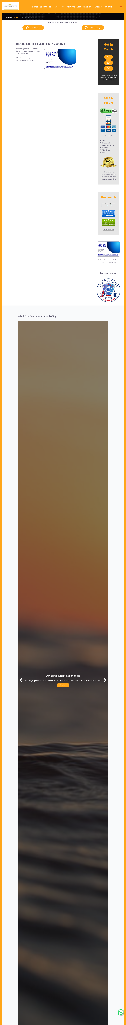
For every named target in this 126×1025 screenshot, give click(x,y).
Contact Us (109, 75)
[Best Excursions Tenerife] (10, 5)
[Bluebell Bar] (108, 289)
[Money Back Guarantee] (108, 161)
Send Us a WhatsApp (34, 28)
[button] (105, 680)
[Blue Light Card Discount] (108, 248)
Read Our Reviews (108, 229)
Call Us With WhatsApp (94, 28)
